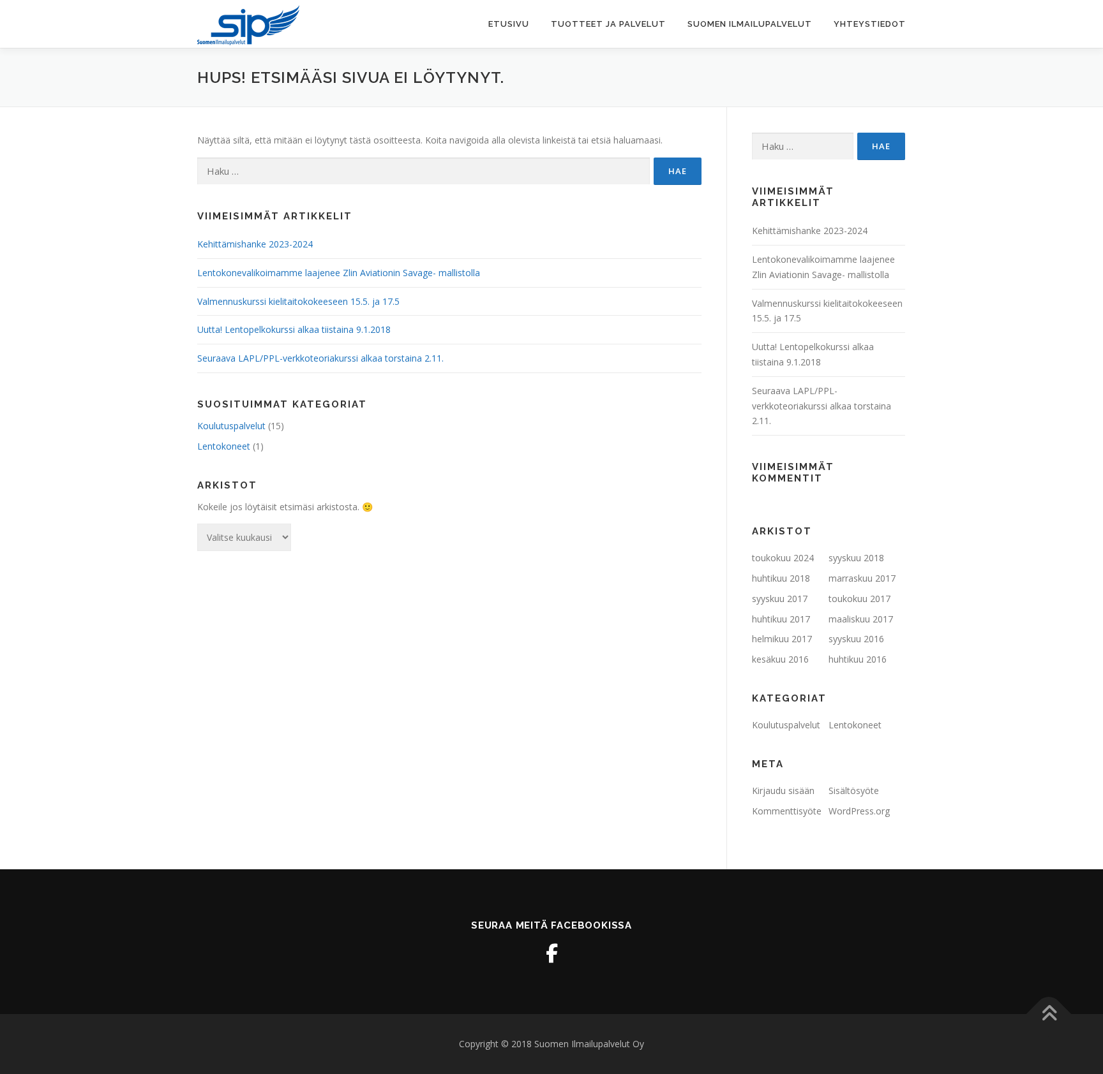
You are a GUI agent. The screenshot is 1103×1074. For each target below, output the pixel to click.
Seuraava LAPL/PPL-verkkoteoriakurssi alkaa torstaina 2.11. (320, 358)
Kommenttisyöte (787, 811)
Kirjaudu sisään (783, 790)
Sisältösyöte (854, 790)
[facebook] (551, 953)
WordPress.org (859, 811)
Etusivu (508, 24)
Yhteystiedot (870, 24)
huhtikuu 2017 (781, 619)
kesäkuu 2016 (780, 659)
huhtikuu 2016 (858, 659)
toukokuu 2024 (783, 558)
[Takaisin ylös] (1049, 1013)
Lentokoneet (223, 446)
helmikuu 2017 (782, 639)
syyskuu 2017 (779, 598)
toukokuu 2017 (859, 598)
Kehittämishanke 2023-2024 (255, 244)
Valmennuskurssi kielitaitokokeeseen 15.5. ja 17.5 (298, 301)
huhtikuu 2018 (781, 578)
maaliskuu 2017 (861, 619)
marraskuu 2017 (862, 578)
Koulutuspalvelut (231, 426)
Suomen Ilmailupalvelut (749, 24)
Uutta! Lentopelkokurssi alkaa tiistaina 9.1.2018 (294, 329)
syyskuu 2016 (856, 639)
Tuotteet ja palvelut (608, 24)
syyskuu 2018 (856, 558)
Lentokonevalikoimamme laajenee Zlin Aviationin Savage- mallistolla (338, 273)
